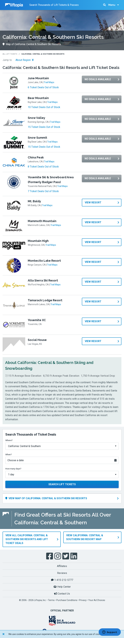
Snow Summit (37, 137)
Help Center (64, 586)
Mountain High (38, 241)
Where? (9, 440)
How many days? (13, 468)
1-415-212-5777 (63, 579)
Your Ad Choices (96, 600)
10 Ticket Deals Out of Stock (44, 107)
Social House (37, 340)
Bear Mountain (38, 98)
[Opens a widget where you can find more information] (109, 632)
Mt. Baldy (34, 201)
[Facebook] (50, 556)
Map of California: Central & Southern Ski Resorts (33, 44)
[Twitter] (66, 556)
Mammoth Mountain (42, 221)
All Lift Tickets (10, 54)
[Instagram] (58, 556)
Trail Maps (49, 82)
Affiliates (62, 566)
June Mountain (38, 78)
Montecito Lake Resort (44, 260)
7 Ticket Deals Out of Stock (43, 191)
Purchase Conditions (66, 600)
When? (8, 454)
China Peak (36, 157)
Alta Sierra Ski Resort (43, 280)
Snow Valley (36, 117)
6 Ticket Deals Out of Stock (43, 87)
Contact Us (63, 593)
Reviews (62, 573)
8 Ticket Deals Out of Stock (43, 166)
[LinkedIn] (74, 556)
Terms (51, 600)
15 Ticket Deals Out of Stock (44, 127)
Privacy (83, 600)
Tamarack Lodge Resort (45, 300)
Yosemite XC (37, 320)
